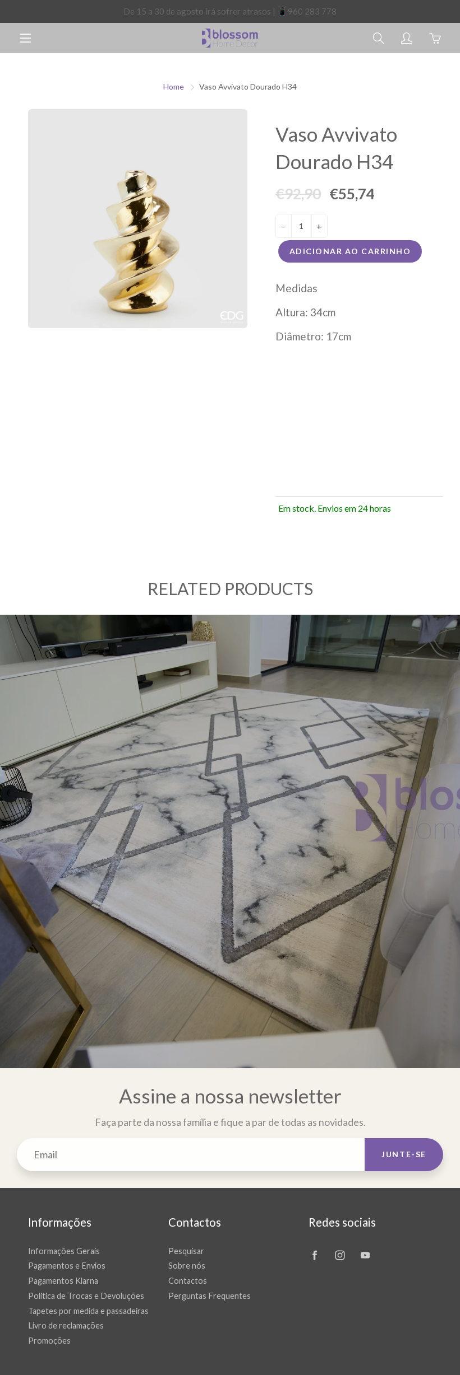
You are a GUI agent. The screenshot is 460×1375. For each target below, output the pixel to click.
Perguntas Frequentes (209, 1296)
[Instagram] (339, 1255)
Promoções (49, 1340)
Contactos (187, 1280)
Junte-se (403, 1154)
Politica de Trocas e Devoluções (86, 1296)
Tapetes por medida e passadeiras (88, 1311)
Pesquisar (186, 1251)
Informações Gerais (64, 1251)
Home (173, 86)
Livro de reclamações (66, 1325)
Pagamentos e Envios (66, 1265)
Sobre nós (186, 1265)
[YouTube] (365, 1255)
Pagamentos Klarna (63, 1280)
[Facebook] (314, 1255)
